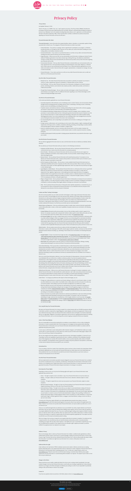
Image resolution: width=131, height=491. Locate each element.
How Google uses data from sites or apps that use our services (54, 236)
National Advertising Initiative (58, 288)
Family (58, 5)
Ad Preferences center (45, 300)
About (43, 5)
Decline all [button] (69, 488)
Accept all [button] (62, 488)
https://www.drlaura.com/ (69, 32)
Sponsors (62, 5)
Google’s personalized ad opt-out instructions (73, 298)
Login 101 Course (76, 5)
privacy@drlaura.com (43, 402)
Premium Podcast (68, 5)
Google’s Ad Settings (53, 298)
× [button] (129, 481)
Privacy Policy (71, 300)
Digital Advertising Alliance (73, 288)
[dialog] (65, 486)
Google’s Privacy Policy (78, 214)
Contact (54, 5)
